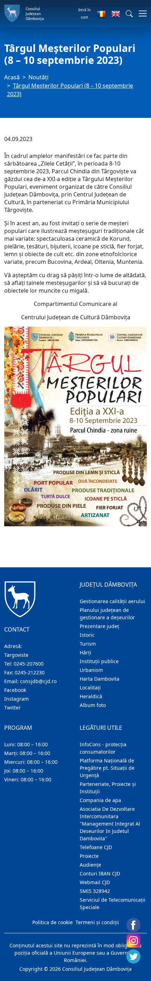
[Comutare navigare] (140, 13)
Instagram (16, 698)
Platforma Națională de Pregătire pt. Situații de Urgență (107, 768)
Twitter (12, 707)
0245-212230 (30, 672)
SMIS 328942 (95, 891)
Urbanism (91, 670)
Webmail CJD (95, 882)
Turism (88, 643)
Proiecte (89, 856)
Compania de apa (100, 800)
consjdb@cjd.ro (38, 681)
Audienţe (90, 864)
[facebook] (133, 925)
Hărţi (85, 652)
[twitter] (133, 956)
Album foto (93, 705)
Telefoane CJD (96, 847)
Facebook (15, 690)
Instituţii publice (99, 661)
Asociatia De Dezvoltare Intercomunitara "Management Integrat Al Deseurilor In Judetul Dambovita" (110, 824)
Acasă (12, 77)
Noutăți (38, 77)
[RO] (101, 13)
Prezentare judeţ (99, 626)
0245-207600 (29, 663)
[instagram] (133, 941)
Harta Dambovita (99, 678)
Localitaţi (90, 687)
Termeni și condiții (97, 922)
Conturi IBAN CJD (100, 873)
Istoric (87, 635)
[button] (129, 13)
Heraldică (91, 696)
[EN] (115, 13)
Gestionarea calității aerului (112, 601)
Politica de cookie (52, 922)
